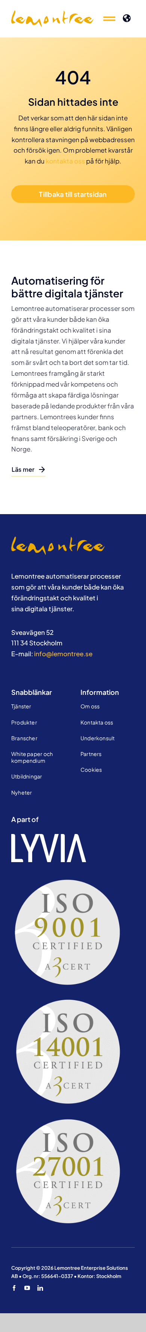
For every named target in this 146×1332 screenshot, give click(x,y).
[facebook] (14, 1288)
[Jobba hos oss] (58, 540)
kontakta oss (65, 161)
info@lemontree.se (63, 654)
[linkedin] (40, 1288)
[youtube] (27, 1288)
